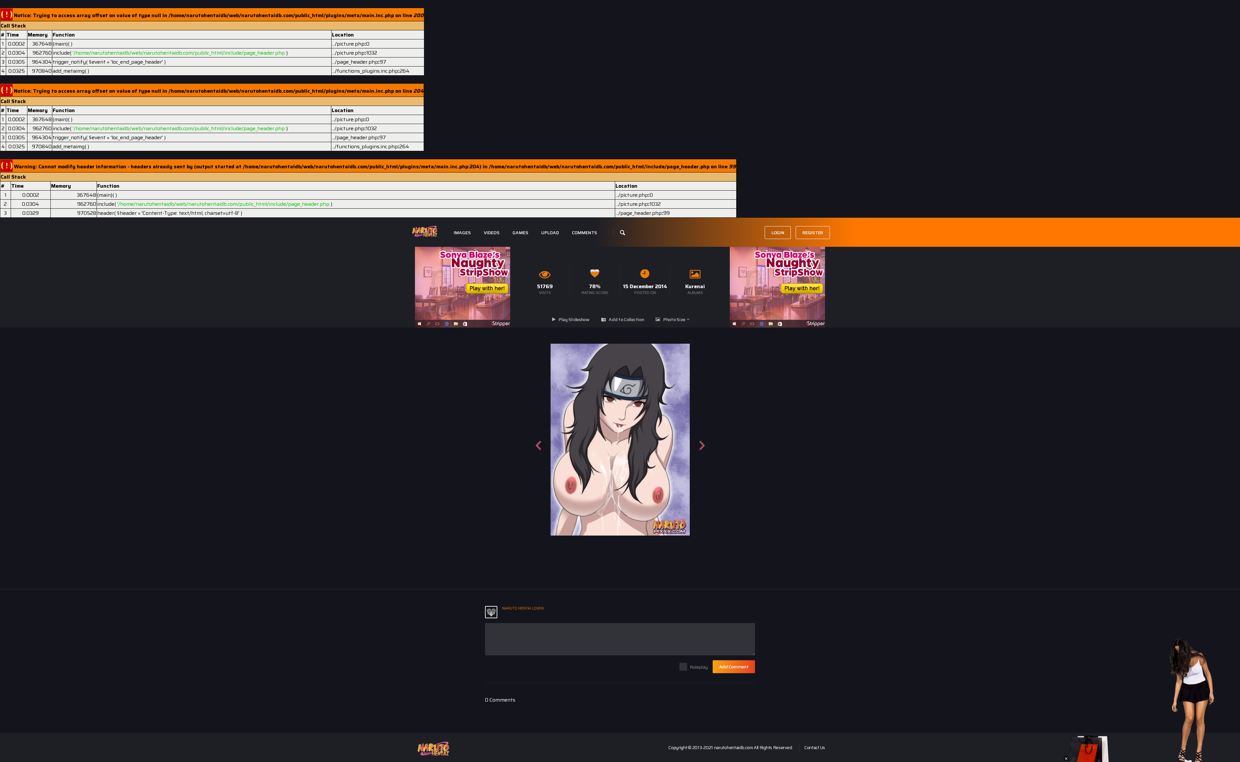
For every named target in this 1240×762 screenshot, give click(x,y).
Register (812, 232)
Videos (492, 232)
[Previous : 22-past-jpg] (538, 439)
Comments (584, 232)
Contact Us (814, 747)
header (105, 213)
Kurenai (695, 286)
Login (777, 232)
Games (520, 232)
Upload (550, 232)
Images (462, 232)
